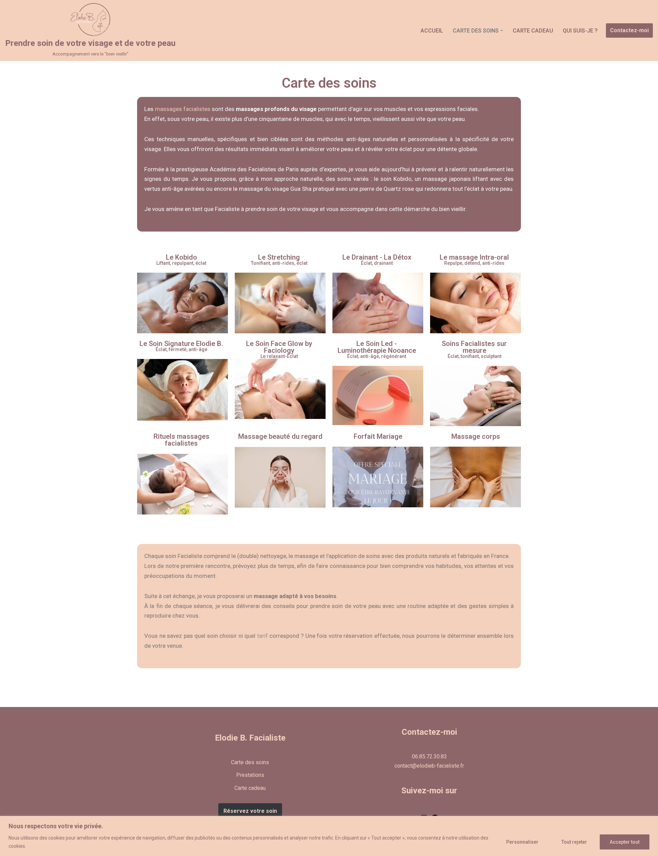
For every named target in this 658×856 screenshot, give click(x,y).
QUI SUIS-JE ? (580, 30)
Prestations (250, 775)
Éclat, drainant (377, 263)
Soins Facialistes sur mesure (474, 347)
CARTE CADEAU (533, 30)
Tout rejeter (574, 842)
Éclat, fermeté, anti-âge (181, 349)
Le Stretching (279, 257)
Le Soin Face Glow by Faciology (279, 347)
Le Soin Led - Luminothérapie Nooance (377, 347)
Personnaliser (522, 842)
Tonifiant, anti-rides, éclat (279, 263)
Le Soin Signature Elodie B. (181, 343)
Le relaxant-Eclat (279, 356)
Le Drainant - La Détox (376, 257)
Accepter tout (624, 842)
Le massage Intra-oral (474, 257)
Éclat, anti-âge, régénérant (376, 356)
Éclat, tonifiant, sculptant (474, 356)
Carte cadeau (250, 788)
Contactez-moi (629, 30)
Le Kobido (181, 257)
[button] (501, 30)
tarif (262, 635)
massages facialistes (182, 109)
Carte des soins (250, 762)
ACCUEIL (432, 30)
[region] (329, 836)
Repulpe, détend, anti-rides (474, 263)
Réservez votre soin (250, 811)
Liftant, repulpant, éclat (181, 263)
